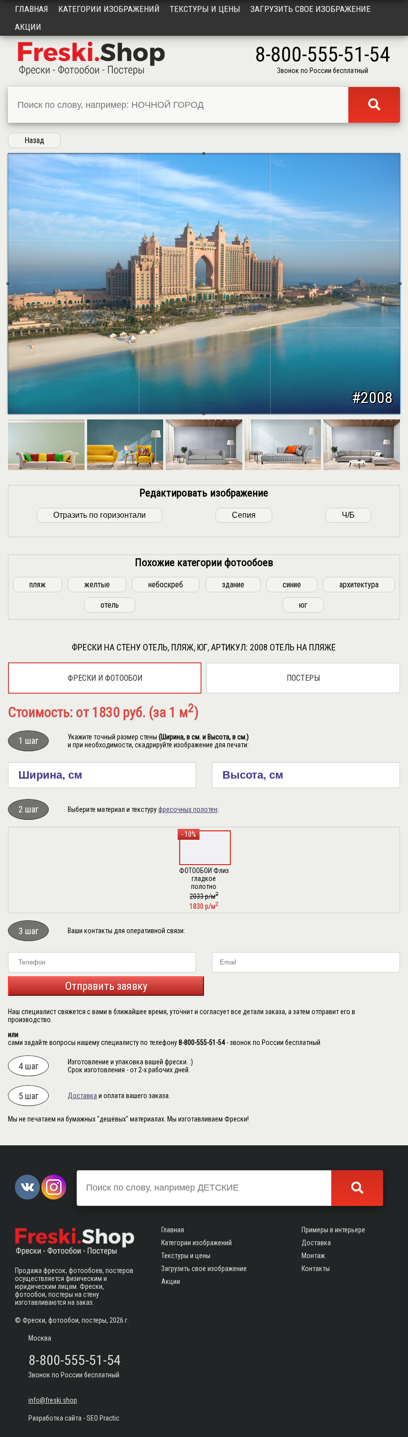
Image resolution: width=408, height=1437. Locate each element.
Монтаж (313, 1256)
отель (110, 605)
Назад (34, 140)
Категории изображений (109, 9)
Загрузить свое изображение (310, 9)
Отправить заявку (106, 986)
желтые (97, 584)
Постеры (303, 678)
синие (292, 584)
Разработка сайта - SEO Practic (73, 1418)
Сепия (244, 515)
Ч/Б (348, 515)
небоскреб (165, 584)
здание (233, 584)
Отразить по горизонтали (99, 515)
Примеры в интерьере (333, 1230)
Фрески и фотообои (105, 678)
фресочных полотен (187, 809)
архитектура (359, 584)
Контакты (316, 1269)
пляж (37, 584)
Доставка (82, 1096)
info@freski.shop (52, 1400)
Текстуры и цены (205, 9)
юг (303, 605)
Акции (28, 27)
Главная (31, 9)
